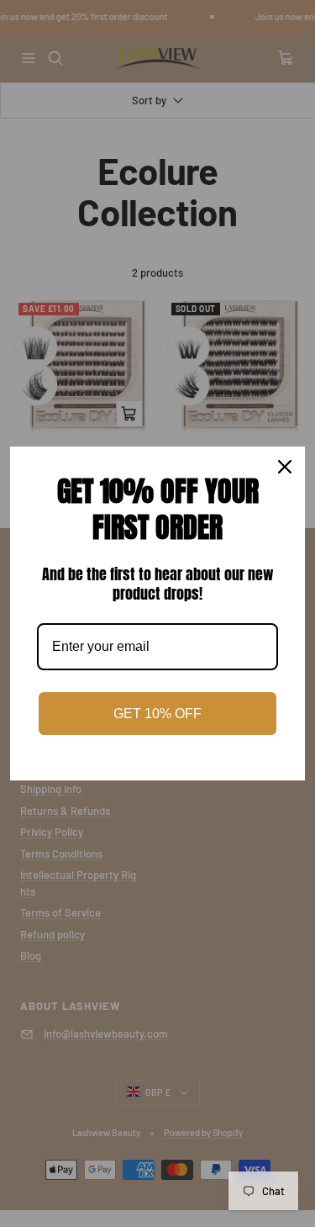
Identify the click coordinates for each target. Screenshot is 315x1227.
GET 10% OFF (157, 713)
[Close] (285, 467)
